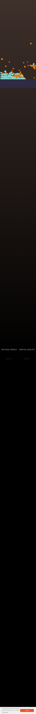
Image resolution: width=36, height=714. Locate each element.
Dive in (9, 359)
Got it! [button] (27, 710)
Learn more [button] (5, 712)
